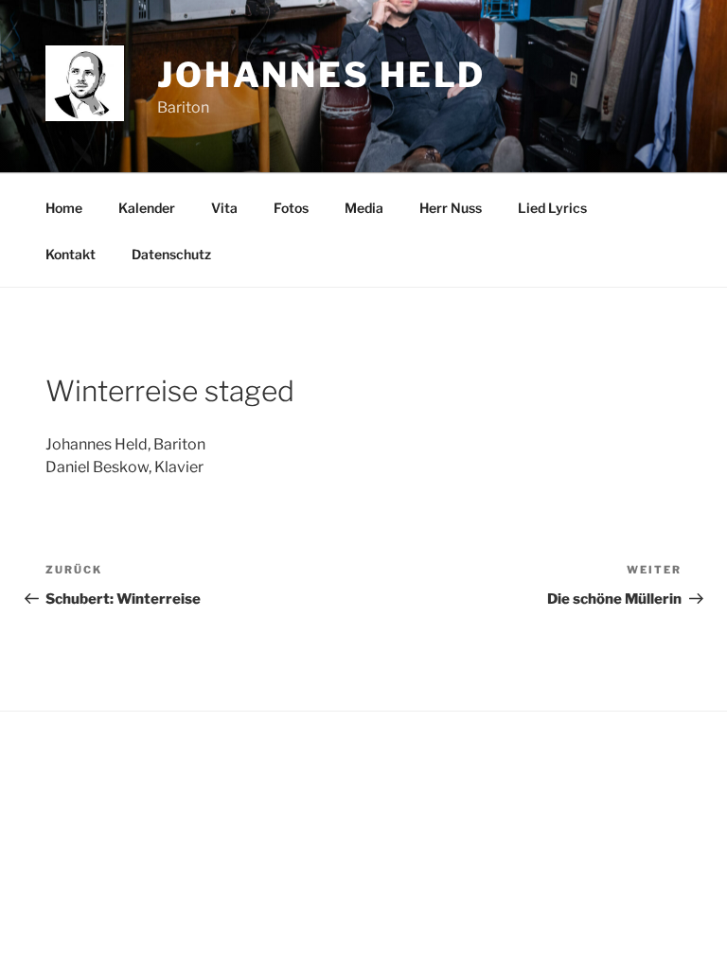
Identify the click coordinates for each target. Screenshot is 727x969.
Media (364, 208)
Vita (224, 208)
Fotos (291, 208)
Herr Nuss (450, 208)
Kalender (146, 208)
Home (63, 208)
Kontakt (70, 254)
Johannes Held (321, 75)
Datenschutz (171, 254)
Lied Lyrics (552, 208)
